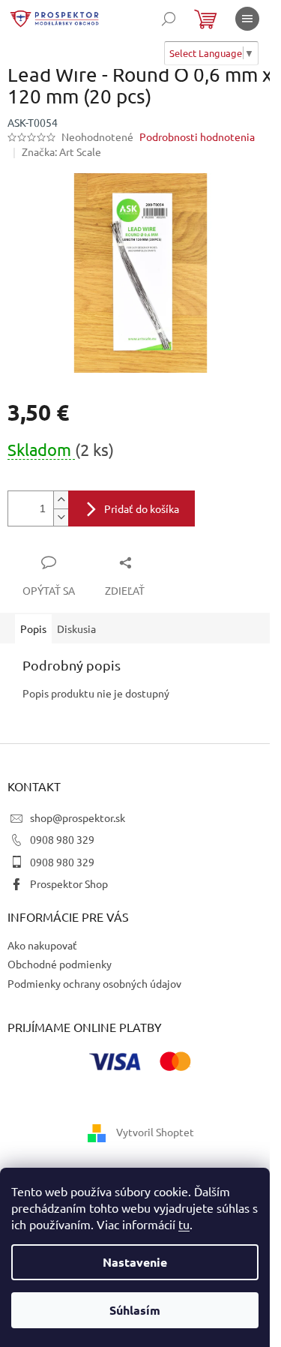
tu (184, 1224)
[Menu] (247, 19)
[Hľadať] (169, 19)
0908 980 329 (62, 839)
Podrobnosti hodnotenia (197, 136)
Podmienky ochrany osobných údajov (94, 983)
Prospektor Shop (69, 883)
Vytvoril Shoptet (155, 1131)
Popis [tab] (33, 628)
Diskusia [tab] (76, 628)
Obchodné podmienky (59, 963)
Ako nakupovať (42, 945)
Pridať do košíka (141, 508)
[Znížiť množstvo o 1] (60, 517)
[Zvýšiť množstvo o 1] (60, 499)
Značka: (61, 151)
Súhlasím (134, 1310)
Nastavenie (135, 1262)
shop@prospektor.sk (77, 817)
